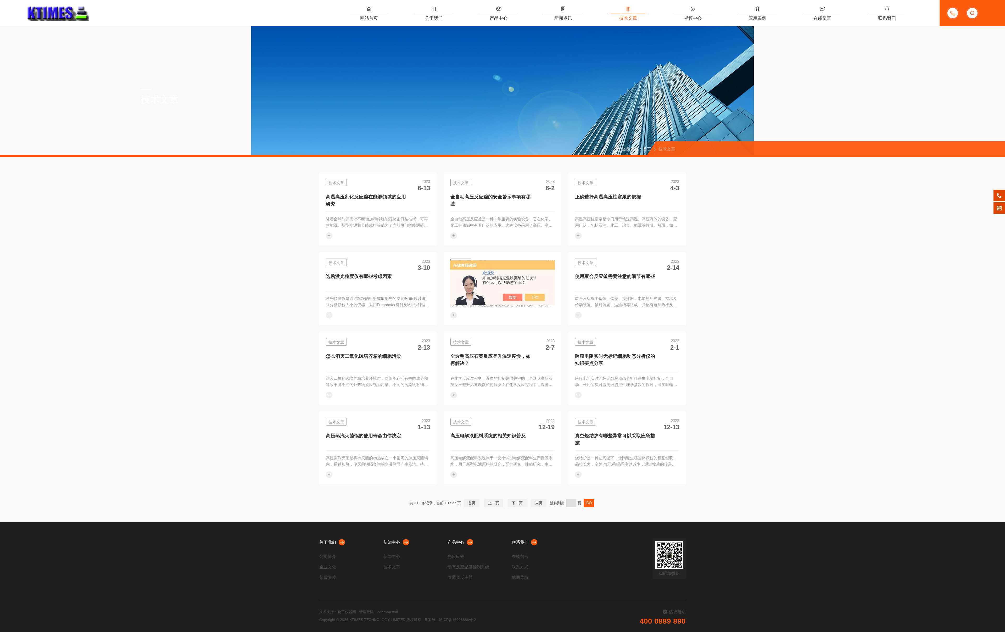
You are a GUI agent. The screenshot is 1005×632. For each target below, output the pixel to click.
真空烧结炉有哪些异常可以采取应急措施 (615, 439)
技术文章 (628, 18)
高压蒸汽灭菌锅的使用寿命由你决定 (363, 435)
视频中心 (693, 18)
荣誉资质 (327, 577)
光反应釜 (456, 556)
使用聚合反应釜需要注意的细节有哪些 (615, 276)
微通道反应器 (460, 577)
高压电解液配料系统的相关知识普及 (488, 435)
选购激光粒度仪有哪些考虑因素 (359, 276)
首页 (647, 149)
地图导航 (520, 577)
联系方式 (520, 567)
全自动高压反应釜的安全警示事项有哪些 (490, 200)
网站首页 (369, 18)
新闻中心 (391, 542)
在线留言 (822, 18)
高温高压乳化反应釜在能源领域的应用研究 (366, 200)
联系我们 (887, 18)
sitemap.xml (388, 612)
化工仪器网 (347, 612)
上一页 (493, 503)
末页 (539, 503)
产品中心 (498, 18)
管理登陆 (366, 612)
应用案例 (757, 18)
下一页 (517, 503)
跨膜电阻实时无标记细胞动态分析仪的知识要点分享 (615, 360)
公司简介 (327, 556)
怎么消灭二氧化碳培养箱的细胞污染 (363, 356)
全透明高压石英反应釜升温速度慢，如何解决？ (490, 360)
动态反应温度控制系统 (468, 567)
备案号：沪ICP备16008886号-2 (450, 620)
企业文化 (327, 567)
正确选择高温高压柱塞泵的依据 (608, 196)
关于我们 (434, 18)
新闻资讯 (563, 18)
